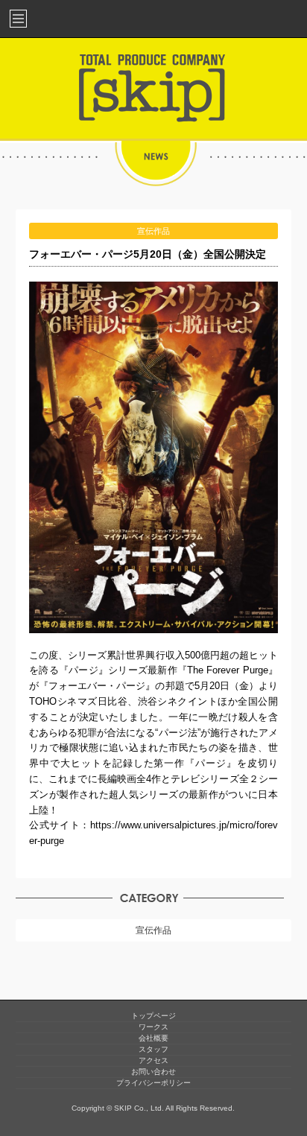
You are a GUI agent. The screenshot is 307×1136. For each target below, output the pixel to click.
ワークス (153, 1027)
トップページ (153, 1016)
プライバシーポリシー (153, 1083)
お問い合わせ (153, 1071)
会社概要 (153, 1038)
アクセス (153, 1060)
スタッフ (153, 1049)
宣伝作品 (153, 930)
